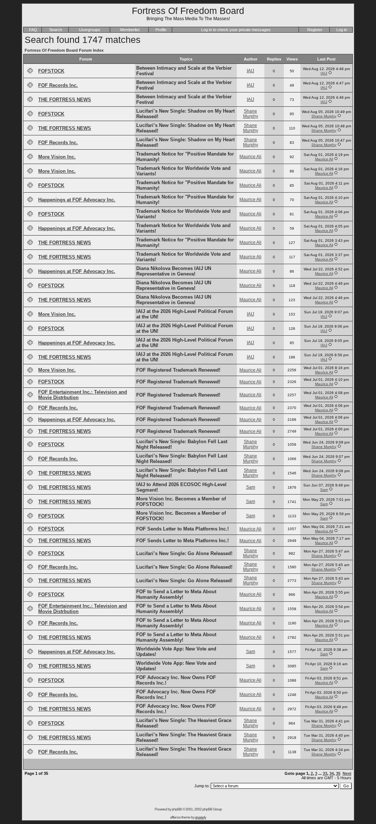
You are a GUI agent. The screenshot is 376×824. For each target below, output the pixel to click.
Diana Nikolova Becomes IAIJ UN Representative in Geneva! (173, 271)
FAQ (33, 30)
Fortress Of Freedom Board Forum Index (64, 50)
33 (325, 773)
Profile (160, 30)
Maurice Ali (250, 156)
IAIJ (250, 70)
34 (331, 773)
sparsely (200, 817)
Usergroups (89, 30)
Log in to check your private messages (236, 30)
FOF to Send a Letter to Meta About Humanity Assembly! (176, 594)
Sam (250, 487)
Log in (341, 30)
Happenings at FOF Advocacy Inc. (76, 200)
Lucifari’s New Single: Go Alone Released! (184, 553)
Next (347, 773)
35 (338, 773)
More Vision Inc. (57, 157)
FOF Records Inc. (58, 85)
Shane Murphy (250, 114)
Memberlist (130, 30)
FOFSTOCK (51, 71)
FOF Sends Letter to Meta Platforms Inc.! (182, 529)
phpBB (177, 809)
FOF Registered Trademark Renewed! (178, 370)
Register (314, 30)
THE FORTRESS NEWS (64, 99)
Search (55, 30)
